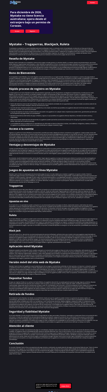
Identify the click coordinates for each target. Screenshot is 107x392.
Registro (32, 31)
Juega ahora (65, 386)
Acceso (92, 2)
